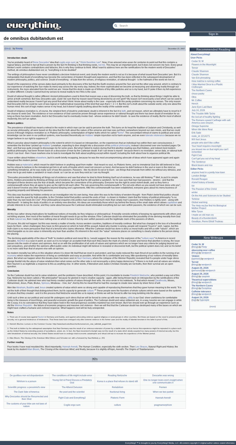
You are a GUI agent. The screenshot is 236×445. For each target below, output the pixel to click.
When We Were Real (202, 129)
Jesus (42, 287)
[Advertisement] (118, 9)
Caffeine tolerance (201, 291)
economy (12, 255)
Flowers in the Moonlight (204, 64)
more (212, 306)
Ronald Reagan (200, 179)
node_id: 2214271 (201, 136)
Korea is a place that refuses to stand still (117, 381)
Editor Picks (197, 169)
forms (120, 132)
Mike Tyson (197, 211)
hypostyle (204, 300)
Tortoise (195, 199)
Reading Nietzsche (117, 375)
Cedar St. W (198, 61)
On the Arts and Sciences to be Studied (211, 195)
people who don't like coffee (205, 142)
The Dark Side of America (26, 392)
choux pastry (198, 93)
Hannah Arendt (69, 346)
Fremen (163, 387)
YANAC (195, 256)
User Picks (196, 57)
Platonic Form (117, 397)
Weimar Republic (23, 305)
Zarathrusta (160, 280)
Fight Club (197, 155)
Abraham (20, 287)
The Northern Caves (202, 90)
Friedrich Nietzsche (140, 275)
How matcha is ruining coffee (206, 81)
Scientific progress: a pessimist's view (26, 387)
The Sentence (199, 162)
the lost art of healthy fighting (206, 117)
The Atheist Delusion (72, 387)
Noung (19, 48)
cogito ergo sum (67, 62)
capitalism (172, 202)
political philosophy (120, 145)
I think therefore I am (90, 62)
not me (101, 65)
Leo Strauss (141, 346)
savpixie (206, 276)
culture (90, 290)
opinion (196, 258)
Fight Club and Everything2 (72, 397)
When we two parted (163, 392)
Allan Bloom (33, 349)
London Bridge (199, 175)
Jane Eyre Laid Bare (202, 107)
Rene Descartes (41, 62)
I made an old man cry (203, 215)
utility (130, 297)
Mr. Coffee (197, 100)
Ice (193, 185)
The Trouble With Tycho (203, 113)
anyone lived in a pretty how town (208, 172)
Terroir (195, 68)
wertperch (206, 253)
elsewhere (41, 157)
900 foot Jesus (199, 139)
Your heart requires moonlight (206, 146)
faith (124, 111)
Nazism (41, 317)
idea (7, 48)
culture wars (148, 238)
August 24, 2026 (200, 297)
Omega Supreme (200, 126)
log (193, 300)
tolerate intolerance (155, 135)
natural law (20, 219)
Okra (194, 97)
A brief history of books (203, 182)
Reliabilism (117, 387)
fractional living (117, 392)
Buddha (30, 287)
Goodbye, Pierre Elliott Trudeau (207, 221)
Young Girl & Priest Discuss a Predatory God (72, 381)
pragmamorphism (163, 405)
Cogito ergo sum (72, 405)
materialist (27, 164)
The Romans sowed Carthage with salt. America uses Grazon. (211, 121)
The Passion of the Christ (204, 189)
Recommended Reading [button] (213, 49)
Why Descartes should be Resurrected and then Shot (26, 397)
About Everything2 (200, 54)
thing (194, 247)
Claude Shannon (200, 71)
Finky (204, 247)
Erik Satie (196, 132)
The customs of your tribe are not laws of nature (26, 405)
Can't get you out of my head (206, 158)
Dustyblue (207, 288)
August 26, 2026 (200, 268)
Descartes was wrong (163, 375)
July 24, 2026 (198, 110)
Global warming (199, 202)
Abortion (21, 241)
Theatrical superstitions (204, 279)
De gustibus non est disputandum (26, 375)
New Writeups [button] (213, 237)
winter (195, 192)
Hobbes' (89, 135)
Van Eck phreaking (201, 78)
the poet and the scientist (72, 392)
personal (196, 270)
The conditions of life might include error (72, 375)
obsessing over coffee (203, 250)
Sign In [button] (213, 34)
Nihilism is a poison (26, 381)
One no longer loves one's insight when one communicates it (163, 381)
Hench (195, 103)
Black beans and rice (202, 165)
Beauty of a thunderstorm (204, 218)
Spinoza (45, 283)
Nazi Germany (84, 258)
